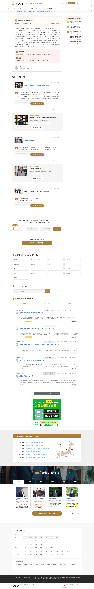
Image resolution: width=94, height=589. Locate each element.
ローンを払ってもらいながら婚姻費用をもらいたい (35, 360)
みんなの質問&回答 (22, 8)
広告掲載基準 (62, 577)
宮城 (35, 442)
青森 (29, 442)
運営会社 (25, 577)
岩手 (32, 442)
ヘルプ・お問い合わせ (18, 577)
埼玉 (32, 445)
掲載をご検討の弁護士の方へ (46, 577)
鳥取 (26, 454)
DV (15, 268)
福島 (42, 442)
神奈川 (29, 445)
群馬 (39, 445)
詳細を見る (74, 321)
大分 (36, 457)
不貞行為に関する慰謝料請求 (75, 41)
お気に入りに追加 (55, 23)
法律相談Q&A (19, 11)
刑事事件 (48, 564)
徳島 (39, 454)
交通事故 (25, 564)
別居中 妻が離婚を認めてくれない (75, 32)
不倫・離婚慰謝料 (35, 259)
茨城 (37, 445)
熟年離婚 (68, 273)
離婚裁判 (68, 268)
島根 (29, 454)
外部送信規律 (68, 577)
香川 (41, 454)
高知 (46, 454)
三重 (34, 448)
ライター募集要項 (55, 577)
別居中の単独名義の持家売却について (31, 313)
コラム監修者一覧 (37, 578)
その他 (23, 567)
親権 (49, 264)
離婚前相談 (16, 264)
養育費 (67, 264)
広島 (34, 454)
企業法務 (17, 567)
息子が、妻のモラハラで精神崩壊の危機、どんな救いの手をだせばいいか (75, 37)
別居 (21, 23)
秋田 (37, 442)
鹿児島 (42, 457)
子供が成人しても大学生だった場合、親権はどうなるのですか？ (75, 27)
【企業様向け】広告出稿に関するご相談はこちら (51, 578)
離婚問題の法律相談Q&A (29, 11)
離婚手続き (34, 273)
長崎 (31, 457)
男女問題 (50, 268)
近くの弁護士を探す (12, 8)
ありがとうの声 (50, 8)
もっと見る (74, 46)
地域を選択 (18, 228)
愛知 (26, 448)
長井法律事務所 (52, 498)
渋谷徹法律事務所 (30, 140)
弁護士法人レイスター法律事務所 (22, 499)
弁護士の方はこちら (62, 3)
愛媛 (44, 454)
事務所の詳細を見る (37, 127)
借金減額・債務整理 (62, 564)
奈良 (36, 451)
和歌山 (39, 451)
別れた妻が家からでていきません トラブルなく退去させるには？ (39, 328)
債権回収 (54, 564)
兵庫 (29, 451)
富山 (44, 448)
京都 (31, 451)
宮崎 (39, 457)
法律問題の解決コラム (75, 577)
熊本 (34, 457)
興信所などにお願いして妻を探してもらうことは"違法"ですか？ (39, 344)
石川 (46, 448)
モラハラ (33, 268)
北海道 (27, 442)
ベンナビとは (73, 8)
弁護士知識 (82, 8)
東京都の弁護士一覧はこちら (47, 513)
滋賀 (34, 451)
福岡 (26, 457)
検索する (57, 228)
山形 (39, 442)
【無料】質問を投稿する (37, 243)
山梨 (36, 448)
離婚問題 (17, 23)
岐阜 (29, 448)
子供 (30, 23)
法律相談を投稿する (32, 8)
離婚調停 (16, 259)
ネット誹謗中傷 (72, 564)
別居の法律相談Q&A (40, 11)
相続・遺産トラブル (34, 564)
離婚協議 (33, 264)
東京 (26, 445)
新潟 (39, 448)
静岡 (31, 448)
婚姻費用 (16, 277)
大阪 (26, 451)
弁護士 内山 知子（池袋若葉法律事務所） (37, 85)
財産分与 (50, 259)
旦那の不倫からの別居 (26, 376)
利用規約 (29, 577)
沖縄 (44, 457)
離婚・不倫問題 (18, 564)
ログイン (79, 3)
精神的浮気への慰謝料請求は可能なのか (75, 22)
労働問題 (42, 564)
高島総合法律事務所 (70, 498)
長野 (41, 448)
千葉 (35, 445)
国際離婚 (68, 259)
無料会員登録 (71, 3)
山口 (36, 454)
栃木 (42, 445)
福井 (49, 448)
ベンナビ (13, 11)
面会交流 (26, 23)
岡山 (31, 454)
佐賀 (29, 457)
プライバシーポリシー (36, 577)
